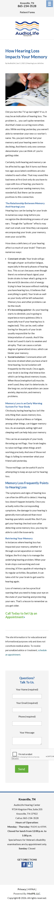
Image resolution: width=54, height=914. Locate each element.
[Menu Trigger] (49, 3)
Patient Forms (27, 12)
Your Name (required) (27, 689)
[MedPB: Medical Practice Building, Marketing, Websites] (27, 893)
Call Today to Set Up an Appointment (21, 615)
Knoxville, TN (27, 3)
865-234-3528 (27, 6)
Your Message (27, 732)
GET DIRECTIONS (27, 859)
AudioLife (11, 63)
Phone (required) (27, 716)
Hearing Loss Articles (35, 63)
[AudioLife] (27, 37)
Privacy (22, 889)
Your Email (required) (27, 702)
